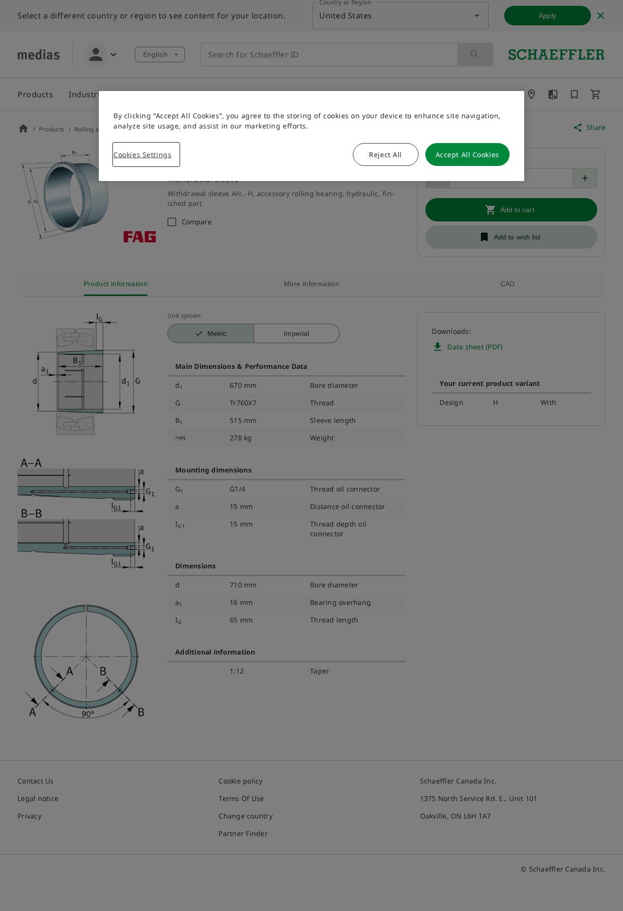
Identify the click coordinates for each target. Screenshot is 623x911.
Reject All (385, 154)
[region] (311, 136)
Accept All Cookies (467, 154)
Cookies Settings (142, 154)
